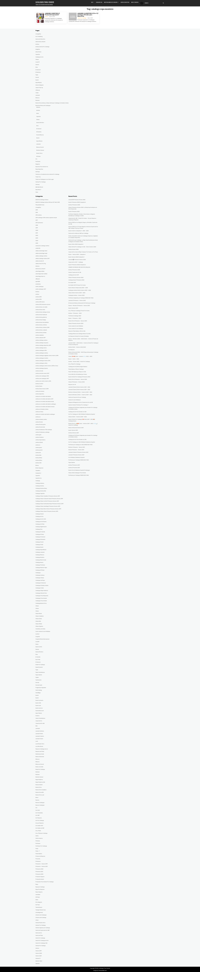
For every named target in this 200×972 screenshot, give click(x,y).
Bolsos (37, 465)
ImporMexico (39, 82)
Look (37, 741)
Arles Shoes (38, 51)
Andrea (37, 44)
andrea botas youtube (41, 332)
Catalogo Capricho (40, 493)
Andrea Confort (39, 383)
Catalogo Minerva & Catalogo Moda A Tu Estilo (79, 333)
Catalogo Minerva (40, 554)
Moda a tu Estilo (39, 766)
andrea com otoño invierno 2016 (43, 381)
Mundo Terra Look (40, 794)
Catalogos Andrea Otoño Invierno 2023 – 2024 (79, 290)
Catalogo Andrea (40, 485)
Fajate (37, 677)
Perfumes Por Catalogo (41, 846)
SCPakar (38, 156)
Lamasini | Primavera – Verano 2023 (77, 300)
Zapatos (38, 963)
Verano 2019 (39, 950)
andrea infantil (39, 442)
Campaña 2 (38, 473)
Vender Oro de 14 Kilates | (74, 399)
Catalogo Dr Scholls (40, 531)
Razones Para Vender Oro (42, 166)
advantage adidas (40, 271)
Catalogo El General (40, 536)
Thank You (38, 176)
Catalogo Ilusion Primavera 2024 (76, 280)
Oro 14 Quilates (39, 812)
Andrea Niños (39, 460)
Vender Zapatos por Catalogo (43, 927)
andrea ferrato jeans (41, 424)
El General (38, 69)
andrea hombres (40, 437)
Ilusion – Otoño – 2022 (73, 359)
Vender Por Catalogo (41, 925)
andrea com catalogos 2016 (42, 376)
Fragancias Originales (41, 687)
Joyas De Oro (39, 720)
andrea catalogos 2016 (41, 350)
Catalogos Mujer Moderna (42, 590)
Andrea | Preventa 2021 (74, 467)
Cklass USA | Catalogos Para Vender (77, 472)
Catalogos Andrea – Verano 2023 (76, 295)
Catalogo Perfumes (40, 565)
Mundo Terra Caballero (41, 789)
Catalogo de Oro (39, 57)
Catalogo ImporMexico (41, 549)
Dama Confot (39, 646)
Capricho (38, 54)
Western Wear (39, 961)
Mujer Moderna (39, 779)
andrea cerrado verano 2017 (42, 373)
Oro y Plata (38, 830)
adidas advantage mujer (41, 253)
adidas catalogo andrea (41, 255)
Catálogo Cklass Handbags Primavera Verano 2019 (48, 506)
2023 (37, 238)
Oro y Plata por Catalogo (41, 833)
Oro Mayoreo (39, 817)
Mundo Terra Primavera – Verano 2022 (77, 379)
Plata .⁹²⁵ (38, 851)
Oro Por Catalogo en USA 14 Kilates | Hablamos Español (81, 414)
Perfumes (38, 161)
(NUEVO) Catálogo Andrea (42, 199)
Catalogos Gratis (40, 588)
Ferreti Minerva (40, 134)
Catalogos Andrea (40, 575)
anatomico (38, 284)
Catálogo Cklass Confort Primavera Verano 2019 (47, 501)
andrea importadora (40, 439)
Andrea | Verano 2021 (73, 432)
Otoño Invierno (39, 838)
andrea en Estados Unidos (42, 409)
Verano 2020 (39, 953)
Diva (37, 67)
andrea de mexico (40, 391)
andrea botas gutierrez (41, 317)
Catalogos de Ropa (40, 580)
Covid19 (37, 641)
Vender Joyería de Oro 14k (74, 272)
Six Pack (38, 904)
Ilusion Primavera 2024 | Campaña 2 (77, 264)
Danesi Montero (40, 122)
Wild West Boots (39, 187)
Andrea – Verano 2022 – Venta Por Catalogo (79, 361)
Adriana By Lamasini (40, 41)
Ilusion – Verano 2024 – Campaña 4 (76, 254)
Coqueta (38, 636)
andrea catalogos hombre (42, 358)
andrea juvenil (39, 450)
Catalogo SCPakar (40, 570)
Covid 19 (38, 62)
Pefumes (38, 840)
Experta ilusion (39, 667)
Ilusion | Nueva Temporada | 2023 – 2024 (78, 287)
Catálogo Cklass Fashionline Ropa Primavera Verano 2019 (49, 503)
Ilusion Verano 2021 (73, 430)
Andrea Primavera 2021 (74, 465)
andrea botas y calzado (41, 330)
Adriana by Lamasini (40, 268)
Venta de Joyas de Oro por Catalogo (77, 397)
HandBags (38, 692)
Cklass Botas (39, 613)
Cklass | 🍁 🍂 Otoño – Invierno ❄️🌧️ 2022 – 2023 (80, 356)
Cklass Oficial (39, 623)
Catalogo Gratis (39, 544)
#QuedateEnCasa (40, 204)
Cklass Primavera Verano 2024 (75, 277)
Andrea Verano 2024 (73, 249)
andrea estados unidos (41, 419)
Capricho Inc (39, 478)
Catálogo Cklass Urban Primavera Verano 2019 (47, 511)
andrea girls (38, 434)
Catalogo (38, 480)
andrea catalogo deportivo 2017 (43, 345)
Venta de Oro (39, 932)
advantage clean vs (40, 276)
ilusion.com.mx (39, 708)
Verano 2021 (39, 955)
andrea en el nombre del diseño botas (45, 401)
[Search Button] (163, 3)
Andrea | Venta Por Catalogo (42, 46)
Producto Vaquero (40, 876)
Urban (37, 920)
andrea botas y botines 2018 (42, 327)
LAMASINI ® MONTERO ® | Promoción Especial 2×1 (52, 14)
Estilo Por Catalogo (40, 664)
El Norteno (38, 72)
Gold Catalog (39, 690)
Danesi (37, 64)
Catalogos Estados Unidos (42, 585)
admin (46, 16)
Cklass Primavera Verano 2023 (75, 323)
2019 (37, 227)
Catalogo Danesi (40, 513)
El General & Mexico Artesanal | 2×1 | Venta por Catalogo (81, 303)
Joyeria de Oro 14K (40, 723)
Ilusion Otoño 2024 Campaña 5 (75, 244)
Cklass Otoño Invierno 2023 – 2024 (76, 292)
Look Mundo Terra (40, 743)
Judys (37, 92)
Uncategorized (39, 912)
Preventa (38, 858)
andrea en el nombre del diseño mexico (45, 406)
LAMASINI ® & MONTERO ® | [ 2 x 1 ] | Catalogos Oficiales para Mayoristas (87, 15)
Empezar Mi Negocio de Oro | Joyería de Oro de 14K (80, 402)
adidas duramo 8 (40, 261)
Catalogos (38, 572)
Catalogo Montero (40, 557)
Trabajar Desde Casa (41, 909)
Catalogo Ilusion (39, 547)
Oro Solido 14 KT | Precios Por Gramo (77, 285)
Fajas (37, 74)
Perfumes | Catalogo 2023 (74, 315)
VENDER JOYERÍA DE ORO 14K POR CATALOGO (79, 267)
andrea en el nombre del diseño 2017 (44, 399)
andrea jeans (39, 447)
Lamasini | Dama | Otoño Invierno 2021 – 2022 (79, 387)
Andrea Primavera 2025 (74, 204)
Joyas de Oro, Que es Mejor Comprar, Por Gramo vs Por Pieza (83, 252)
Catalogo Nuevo (39, 562)
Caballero (38, 470)
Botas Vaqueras (39, 468)
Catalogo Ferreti (39, 542)
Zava (37, 192)
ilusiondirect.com (40, 710)
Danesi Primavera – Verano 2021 (76, 449)
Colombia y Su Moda (40, 628)
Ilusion (37, 80)
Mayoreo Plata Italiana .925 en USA (76, 331)
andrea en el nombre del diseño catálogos (46, 404)
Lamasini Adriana (40, 731)
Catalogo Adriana (40, 483)
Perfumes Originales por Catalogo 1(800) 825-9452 (80, 297)
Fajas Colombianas (40, 672)
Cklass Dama (39, 618)
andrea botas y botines (41, 324)
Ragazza (38, 164)
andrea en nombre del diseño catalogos (45, 414)
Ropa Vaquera (39, 892)
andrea (37, 294)
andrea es (38, 416)
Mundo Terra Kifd (40, 792)
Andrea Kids (38, 455)
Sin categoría (39, 902)
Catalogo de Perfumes (41, 521)
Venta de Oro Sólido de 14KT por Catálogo (78, 233)
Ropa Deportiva (39, 169)
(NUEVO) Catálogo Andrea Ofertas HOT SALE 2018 (48, 202)
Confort (37, 634)
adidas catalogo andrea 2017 (43, 258)
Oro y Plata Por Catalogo (74, 364)
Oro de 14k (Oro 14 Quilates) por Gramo (77, 374)
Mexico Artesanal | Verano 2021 (76, 427)
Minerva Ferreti (40, 147)
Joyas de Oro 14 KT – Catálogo (75, 262)
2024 (37, 240)
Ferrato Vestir (39, 685)
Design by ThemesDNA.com (100, 970)
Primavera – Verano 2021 (42, 866)
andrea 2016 (39, 299)
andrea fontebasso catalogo (42, 432)
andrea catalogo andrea (41, 340)
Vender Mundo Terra (40, 922)
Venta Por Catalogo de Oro (42, 940)
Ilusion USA (38, 703)
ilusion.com (38, 705)
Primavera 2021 (39, 871)
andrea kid (38, 452)
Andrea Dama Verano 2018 (42, 388)
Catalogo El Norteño (40, 539)
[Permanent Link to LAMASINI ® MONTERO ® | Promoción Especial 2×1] (40, 18)
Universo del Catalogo (41, 917)
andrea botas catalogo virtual (43, 312)
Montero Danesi (40, 150)
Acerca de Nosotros (125, 2)
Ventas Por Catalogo (41, 181)
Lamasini (38, 95)
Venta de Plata (39, 935)
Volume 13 (38, 958)
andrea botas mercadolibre (42, 322)
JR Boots (38, 90)
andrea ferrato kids (40, 427)
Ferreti (37, 77)
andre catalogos (40, 286)
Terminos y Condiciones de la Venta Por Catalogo (47, 174)
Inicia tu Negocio (134, 2)
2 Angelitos (38, 34)
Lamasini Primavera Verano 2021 (76, 454)
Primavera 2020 (39, 869)
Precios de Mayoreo (40, 856)
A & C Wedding (39, 36)
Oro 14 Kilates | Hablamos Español (76, 457)
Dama (37, 644)
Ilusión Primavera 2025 (74, 211)
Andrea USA (38, 462)
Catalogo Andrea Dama (41, 488)
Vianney (38, 184)
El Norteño (38, 131)
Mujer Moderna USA (40, 782)
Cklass (37, 59)
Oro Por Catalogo (40, 820)
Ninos (37, 797)
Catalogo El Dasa (40, 534)
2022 (37, 235)
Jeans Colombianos (40, 718)
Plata (37, 848)
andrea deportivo (40, 393)
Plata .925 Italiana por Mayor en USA (77, 371)
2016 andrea (39, 215)
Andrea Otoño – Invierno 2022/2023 (77, 347)
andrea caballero (40, 335)
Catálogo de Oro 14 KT (73, 274)
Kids (37, 725)
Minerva (37, 97)
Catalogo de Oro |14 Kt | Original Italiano (77, 366)
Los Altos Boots (39, 746)
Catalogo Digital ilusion (41, 526)
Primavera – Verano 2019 (42, 863)
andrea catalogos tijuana (42, 368)
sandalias (38, 894)
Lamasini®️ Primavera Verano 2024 (77, 259)
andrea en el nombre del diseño (43, 396)
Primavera (38, 861)
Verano (37, 948)
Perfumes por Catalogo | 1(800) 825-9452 (78, 460)
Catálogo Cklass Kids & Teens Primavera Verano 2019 (48, 508)
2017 (37, 220)
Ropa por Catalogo (40, 886)
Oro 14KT (38, 815)
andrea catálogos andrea (42, 353)
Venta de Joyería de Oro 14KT (43, 930)
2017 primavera (39, 222)
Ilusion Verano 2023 (73, 308)
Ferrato (37, 682)
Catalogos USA (99, 2)
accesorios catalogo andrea (42, 245)
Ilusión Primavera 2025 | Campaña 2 (77, 202)
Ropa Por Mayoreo (40, 889)
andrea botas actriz (40, 309)
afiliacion (38, 278)
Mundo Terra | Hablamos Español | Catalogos (79, 470)
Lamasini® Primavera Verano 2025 (76, 199)
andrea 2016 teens (40, 301)
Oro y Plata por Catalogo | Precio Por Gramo (79, 310)
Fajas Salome (39, 674)
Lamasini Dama (39, 733)
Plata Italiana (39, 853)
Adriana (38, 107)
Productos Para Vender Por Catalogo (45, 881)
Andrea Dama (39, 386)
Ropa (37, 884)
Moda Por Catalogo (40, 769)
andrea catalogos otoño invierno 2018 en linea (47, 365)
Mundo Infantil (39, 784)
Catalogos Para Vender (45, 2)
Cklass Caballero (40, 616)
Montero (38, 100)
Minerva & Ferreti (40, 764)
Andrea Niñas (39, 457)
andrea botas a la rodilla (41, 307)
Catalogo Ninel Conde (41, 560)
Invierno (37, 715)
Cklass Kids (38, 621)
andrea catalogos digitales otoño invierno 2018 (47, 355)
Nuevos (37, 800)
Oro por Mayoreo (40, 823)
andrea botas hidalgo (41, 319)
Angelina (38, 49)
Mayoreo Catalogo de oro (42, 749)
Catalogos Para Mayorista (42, 595)
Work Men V (38, 189)
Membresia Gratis (40, 754)
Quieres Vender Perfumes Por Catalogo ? (78, 404)
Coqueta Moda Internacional (42, 639)
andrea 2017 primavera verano (43, 304)
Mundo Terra (39, 153)
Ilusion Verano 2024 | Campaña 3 (76, 257)
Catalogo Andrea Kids (41, 490)
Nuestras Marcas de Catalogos (111, 2)
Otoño (37, 835)
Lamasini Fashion (40, 736)
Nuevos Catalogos (40, 802)
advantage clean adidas (41, 273)
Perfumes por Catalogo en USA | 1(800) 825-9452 (80, 444)
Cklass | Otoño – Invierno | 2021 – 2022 (77, 416)
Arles (37, 113)
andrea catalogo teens (41, 347)
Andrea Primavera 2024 (74, 269)
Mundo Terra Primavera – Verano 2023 (77, 320)
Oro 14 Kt (38, 810)
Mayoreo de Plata (40, 751)
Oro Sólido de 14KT (40, 828)
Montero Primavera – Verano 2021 (76, 447)
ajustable (38, 281)
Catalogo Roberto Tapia (41, 567)
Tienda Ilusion (39, 907)
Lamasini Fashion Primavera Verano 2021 (78, 452)
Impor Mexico (39, 713)
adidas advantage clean (41, 250)
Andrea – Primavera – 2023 (75, 313)
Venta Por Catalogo (40, 938)
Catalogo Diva (39, 529)
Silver (37, 899)
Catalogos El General (41, 582)
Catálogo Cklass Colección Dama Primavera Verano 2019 (49, 498)
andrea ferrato (39, 422)
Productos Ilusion (40, 879)
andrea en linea (39, 411)
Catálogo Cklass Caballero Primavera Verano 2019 (48, 496)
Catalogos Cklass (40, 577)
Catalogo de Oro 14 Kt (41, 519)
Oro (92, 2)
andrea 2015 (39, 296)
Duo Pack (38, 659)
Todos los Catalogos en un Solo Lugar (45, 179)
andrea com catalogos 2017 (42, 378)
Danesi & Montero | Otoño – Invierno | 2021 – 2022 (80, 394)
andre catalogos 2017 (41, 289)
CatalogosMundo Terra (41, 603)
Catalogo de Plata (40, 524)
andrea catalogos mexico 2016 (43, 360)
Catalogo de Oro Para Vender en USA (77, 411)
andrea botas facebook (41, 314)
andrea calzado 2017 (41, 337)
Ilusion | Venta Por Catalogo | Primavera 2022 (79, 376)
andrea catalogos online (41, 363)
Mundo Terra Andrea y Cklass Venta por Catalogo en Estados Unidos (52, 103)
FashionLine (38, 680)
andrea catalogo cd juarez (42, 342)
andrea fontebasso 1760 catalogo (44, 429)
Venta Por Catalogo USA (41, 943)
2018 (37, 225)
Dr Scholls (38, 657)
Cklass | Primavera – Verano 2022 (76, 382)
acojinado (38, 248)
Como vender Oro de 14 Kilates (43, 631)
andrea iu (38, 445)
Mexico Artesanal (40, 756)
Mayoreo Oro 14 (72, 384)
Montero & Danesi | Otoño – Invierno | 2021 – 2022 (80, 392)
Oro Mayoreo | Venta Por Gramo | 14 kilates (78, 336)
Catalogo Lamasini (40, 552)
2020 (37, 230)
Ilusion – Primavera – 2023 (74, 318)
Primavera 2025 (39, 874)
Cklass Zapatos (39, 626)
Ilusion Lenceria (39, 700)
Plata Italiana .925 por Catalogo (76, 369)
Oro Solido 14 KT (39, 825)
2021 (37, 233)
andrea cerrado (39, 370)
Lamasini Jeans (39, 738)
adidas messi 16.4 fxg (41, 263)
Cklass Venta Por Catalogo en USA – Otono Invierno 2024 (82, 246)
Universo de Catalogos (41, 915)
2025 (37, 243)
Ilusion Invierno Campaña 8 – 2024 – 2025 (78, 230)
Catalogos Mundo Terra (41, 593)
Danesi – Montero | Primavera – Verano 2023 (79, 305)
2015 (37, 209)
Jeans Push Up (39, 87)
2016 (37, 212)
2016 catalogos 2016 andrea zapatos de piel (46, 217)
